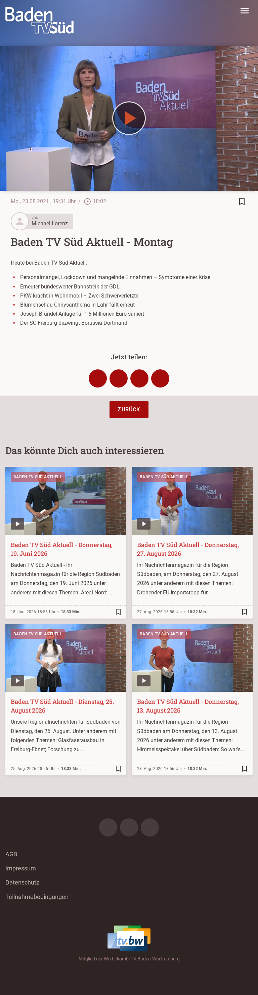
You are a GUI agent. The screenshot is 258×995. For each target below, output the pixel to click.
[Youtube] (150, 827)
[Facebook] (108, 827)
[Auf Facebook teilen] (98, 378)
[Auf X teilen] (119, 378)
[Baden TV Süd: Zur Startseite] (39, 20)
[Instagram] (129, 827)
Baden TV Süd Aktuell (37, 476)
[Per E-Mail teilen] (160, 378)
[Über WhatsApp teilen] (139, 378)
